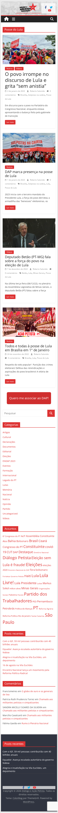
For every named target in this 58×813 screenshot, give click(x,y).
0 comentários (13, 358)
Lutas (5, 484)
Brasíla (28, 358)
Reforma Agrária (46, 608)
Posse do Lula (11, 187)
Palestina (13, 595)
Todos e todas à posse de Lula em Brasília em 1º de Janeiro (28, 348)
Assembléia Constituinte (40, 536)
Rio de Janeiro (24, 616)
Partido (6, 508)
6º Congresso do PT (11, 536)
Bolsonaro (22, 541)
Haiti (27, 576)
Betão (24, 273)
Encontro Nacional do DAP (19, 570)
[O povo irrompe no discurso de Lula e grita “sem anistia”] (29, 36)
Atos (5, 541)
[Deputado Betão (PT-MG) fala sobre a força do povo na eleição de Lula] (29, 220)
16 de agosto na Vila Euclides (18, 665)
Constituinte (34, 546)
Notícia (9, 68)
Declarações (9, 441)
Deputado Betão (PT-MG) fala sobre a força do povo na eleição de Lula (28, 260)
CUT (9, 552)
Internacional (9, 475)
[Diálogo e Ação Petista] (29, 3)
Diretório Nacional (41, 552)
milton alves (15, 588)
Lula (48, 183)
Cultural (7, 437)
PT (35, 608)
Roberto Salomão (37, 91)
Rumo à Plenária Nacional (35, 723)
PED (34, 601)
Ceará (43, 541)
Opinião (7, 504)
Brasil (33, 541)
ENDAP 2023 (9, 461)
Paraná (20, 595)
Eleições (7, 456)
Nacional (7, 494)
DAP (15, 552)
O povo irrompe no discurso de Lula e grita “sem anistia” (27, 80)
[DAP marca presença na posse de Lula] (29, 134)
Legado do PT (9, 480)
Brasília (23, 95)
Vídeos (19, 68)
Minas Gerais (39, 273)
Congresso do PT (13, 547)
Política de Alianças (23, 608)
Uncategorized (10, 513)
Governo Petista (17, 576)
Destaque (26, 552)
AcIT (23, 536)
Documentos (9, 446)
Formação (8, 470)
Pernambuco (45, 601)
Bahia (12, 541)
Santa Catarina (37, 616)
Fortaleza (6, 576)
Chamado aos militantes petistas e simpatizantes (28, 710)
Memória (7, 489)
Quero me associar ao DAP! (29, 398)
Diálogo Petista (17, 557)
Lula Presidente (25, 583)
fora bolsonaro (39, 570)
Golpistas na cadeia (36, 95)
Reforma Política (10, 616)
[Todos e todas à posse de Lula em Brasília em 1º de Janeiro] (29, 309)
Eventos (7, 465)
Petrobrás (9, 608)
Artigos (6, 432)
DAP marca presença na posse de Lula (29, 173)
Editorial (7, 451)
